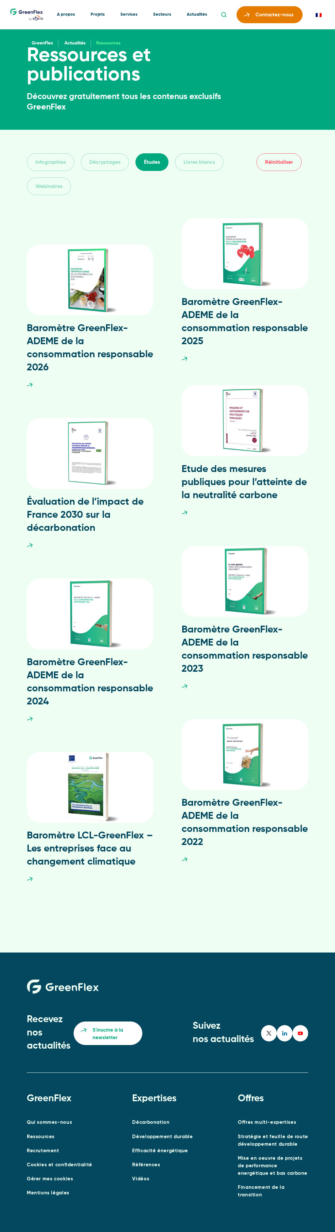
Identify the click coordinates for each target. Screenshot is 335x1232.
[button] (50, 162)
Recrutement (43, 1150)
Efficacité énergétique (160, 1150)
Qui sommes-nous (49, 1122)
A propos (66, 14)
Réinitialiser (279, 162)
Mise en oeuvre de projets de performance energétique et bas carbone (273, 1166)
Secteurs (162, 14)
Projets (98, 14)
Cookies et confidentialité (59, 1164)
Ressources (41, 1136)
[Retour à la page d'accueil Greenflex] (26, 14)
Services (128, 14)
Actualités (197, 14)
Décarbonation (150, 1122)
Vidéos (140, 1178)
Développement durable (162, 1136)
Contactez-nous (274, 14)
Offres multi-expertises (267, 1122)
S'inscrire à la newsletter (108, 1034)
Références (146, 1164)
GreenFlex (42, 43)
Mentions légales (48, 1192)
